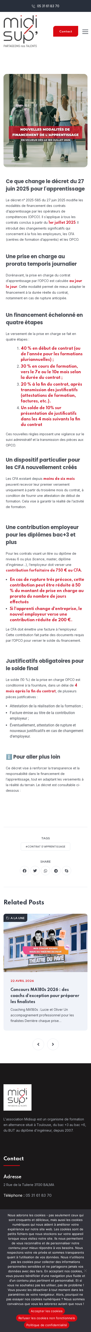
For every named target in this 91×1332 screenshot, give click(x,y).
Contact (65, 31)
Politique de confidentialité (46, 1325)
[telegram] (56, 870)
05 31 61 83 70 (47, 6)
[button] (38, 1044)
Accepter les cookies (47, 1311)
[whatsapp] (45, 870)
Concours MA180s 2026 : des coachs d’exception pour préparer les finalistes (44, 996)
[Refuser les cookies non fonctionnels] (85, 1270)
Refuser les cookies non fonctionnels (46, 1318)
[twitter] (35, 870)
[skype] (66, 870)
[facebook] (24, 870)
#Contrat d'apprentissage (45, 846)
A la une (17, 918)
